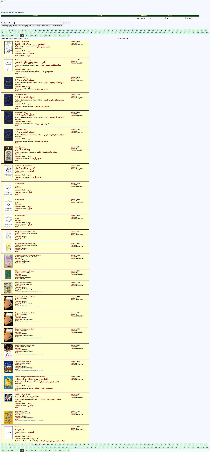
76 (95, 33)
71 (75, 33)
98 (184, 33)
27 (104, 30)
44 (173, 30)
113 (45, 36)
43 (169, 30)
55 (10, 33)
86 (136, 33)
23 (88, 30)
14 (52, 30)
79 (107, 33)
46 (181, 30)
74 (87, 33)
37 (145, 30)
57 (18, 33)
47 (185, 30)
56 (14, 33)
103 (207, 33)
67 (59, 33)
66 (55, 33)
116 (60, 36)
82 (119, 33)
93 (164, 33)
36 (141, 30)
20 (76, 30)
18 (68, 30)
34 (133, 30)
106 (12, 36)
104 (3, 36)
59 (26, 33)
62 (38, 33)
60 (30, 33)
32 (125, 30)
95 (172, 33)
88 (144, 33)
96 (176, 33)
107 (17, 36)
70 (71, 33)
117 (64, 36)
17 (64, 30)
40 (157, 30)
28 (108, 30)
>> (68, 35)
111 (36, 36)
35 (137, 30)
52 (205, 30)
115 (55, 36)
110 (31, 36)
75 (91, 33)
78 (103, 33)
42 (165, 30)
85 (132, 33)
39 (153, 30)
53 (2, 33)
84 (128, 33)
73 (83, 33)
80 (111, 33)
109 (27, 36)
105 (7, 36)
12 (44, 30)
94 (168, 33)
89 (148, 33)
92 (160, 33)
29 (112, 30)
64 (47, 33)
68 (63, 33)
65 (51, 33)
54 (6, 33)
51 (201, 30)
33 (129, 30)
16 (60, 30)
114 (50, 36)
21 (80, 30)
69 (67, 33)
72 (79, 33)
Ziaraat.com (13, 12)
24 (92, 30)
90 (152, 33)
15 (56, 30)
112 (41, 36)
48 (189, 30)
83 (123, 33)
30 (116, 30)
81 (115, 33)
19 (72, 30)
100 (193, 33)
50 (197, 30)
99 (188, 33)
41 (161, 30)
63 (43, 33)
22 (84, 30)
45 (177, 30)
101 (198, 33)
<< (2, 30)
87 (140, 33)
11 (40, 30)
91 (156, 33)
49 (193, 30)
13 (48, 30)
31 (121, 30)
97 (180, 33)
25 (96, 30)
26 (100, 30)
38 (149, 30)
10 (36, 30)
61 (34, 33)
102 (202, 33)
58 (22, 33)
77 (99, 33)
